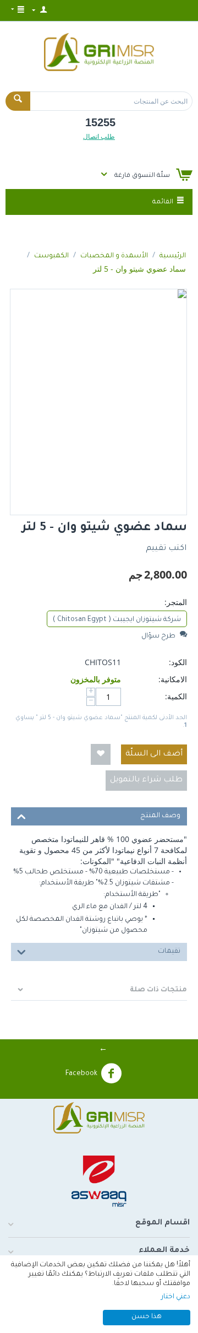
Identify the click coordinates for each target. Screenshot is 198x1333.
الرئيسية (173, 256)
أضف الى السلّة (154, 754)
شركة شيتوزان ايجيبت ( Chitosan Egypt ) (117, 620)
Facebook (81, 1074)
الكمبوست (51, 256)
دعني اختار (175, 1297)
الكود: (178, 662)
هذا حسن (146, 1317)
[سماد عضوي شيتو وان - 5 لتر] (98, 402)
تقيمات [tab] (169, 952)
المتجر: (175, 602)
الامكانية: (172, 679)
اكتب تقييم (166, 548)
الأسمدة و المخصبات (114, 256)
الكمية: (176, 696)
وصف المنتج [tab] (160, 816)
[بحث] (18, 101)
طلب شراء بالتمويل (146, 780)
